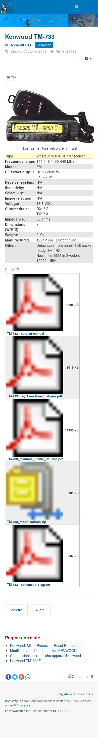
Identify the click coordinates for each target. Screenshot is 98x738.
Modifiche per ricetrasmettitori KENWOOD (43, 650)
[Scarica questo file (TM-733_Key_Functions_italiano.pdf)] (34, 367)
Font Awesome (15, 710)
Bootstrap (11, 701)
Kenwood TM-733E (25, 660)
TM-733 (11, 77)
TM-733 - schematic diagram (28, 584)
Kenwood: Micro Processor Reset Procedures (46, 645)
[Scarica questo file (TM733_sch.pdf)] (34, 556)
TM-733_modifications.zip (26, 522)
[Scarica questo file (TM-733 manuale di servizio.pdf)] (34, 305)
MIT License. (22, 705)
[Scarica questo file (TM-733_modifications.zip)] (34, 493)
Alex (67, 694)
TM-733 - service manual (25, 333)
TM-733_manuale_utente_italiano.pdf (35, 459)
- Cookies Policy (81, 694)
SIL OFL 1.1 (61, 710)
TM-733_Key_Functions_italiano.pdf (34, 396)
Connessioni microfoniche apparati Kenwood (45, 655)
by (62, 694)
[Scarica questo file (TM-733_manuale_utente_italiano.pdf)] (34, 430)
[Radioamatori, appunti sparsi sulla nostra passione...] (6, 6)
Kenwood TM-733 (30, 36)
